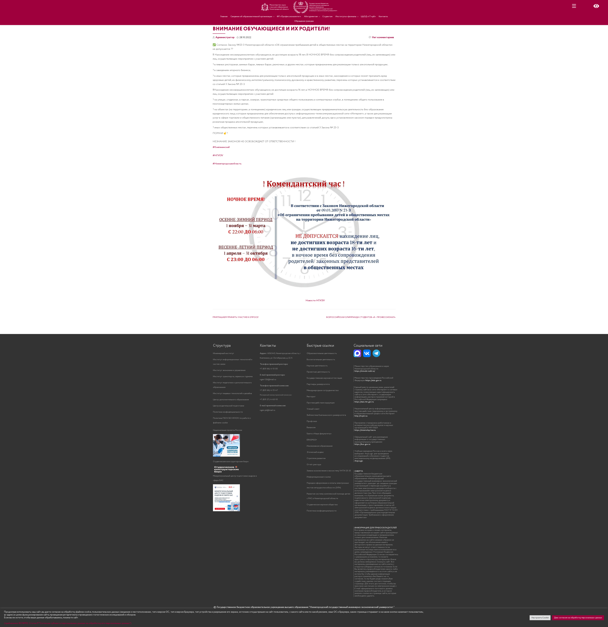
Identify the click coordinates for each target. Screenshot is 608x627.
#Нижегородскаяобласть (227, 164)
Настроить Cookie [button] (540, 617)
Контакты (383, 16)
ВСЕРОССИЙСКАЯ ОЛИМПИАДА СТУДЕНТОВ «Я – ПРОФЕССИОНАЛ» (361, 317)
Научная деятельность (317, 365)
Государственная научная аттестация (324, 378)
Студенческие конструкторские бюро (231, 461)
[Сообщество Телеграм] (376, 353)
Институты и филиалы (346, 16)
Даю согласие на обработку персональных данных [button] (578, 617)
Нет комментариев (383, 37)
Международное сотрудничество (323, 390)
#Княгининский (221, 147)
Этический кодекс (315, 452)
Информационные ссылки (319, 476)
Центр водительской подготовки (228, 405)
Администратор (224, 37)
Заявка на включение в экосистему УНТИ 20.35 (329, 470)
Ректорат (311, 396)
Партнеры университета (318, 384)
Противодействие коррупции (321, 402)
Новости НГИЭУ (315, 300)
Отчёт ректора (314, 464)
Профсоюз (312, 421)
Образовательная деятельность (322, 353)
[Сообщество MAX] (357, 353)
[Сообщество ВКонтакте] (367, 353)
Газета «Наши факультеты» (319, 433)
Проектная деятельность (318, 371)
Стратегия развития (316, 458)
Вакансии (311, 427)
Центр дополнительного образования (231, 399)
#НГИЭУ (218, 155)
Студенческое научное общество (322, 504)
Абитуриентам (311, 16)
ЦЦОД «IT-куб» (368, 16)
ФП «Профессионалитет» (289, 16)
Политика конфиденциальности (228, 412)
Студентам (327, 16)
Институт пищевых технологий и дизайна (232, 393)
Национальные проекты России (227, 430)
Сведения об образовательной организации (251, 16)
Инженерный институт (223, 353)
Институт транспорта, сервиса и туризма (233, 376)
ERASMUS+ (312, 439)
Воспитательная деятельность (321, 359)
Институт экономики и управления (229, 370)
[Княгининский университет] (299, 7)
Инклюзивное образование (319, 446)
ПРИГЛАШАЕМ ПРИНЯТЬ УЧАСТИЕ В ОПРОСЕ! (236, 317)
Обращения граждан (304, 21)
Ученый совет (313, 409)
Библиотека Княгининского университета (326, 415)
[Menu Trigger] (574, 6)
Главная (224, 16)
